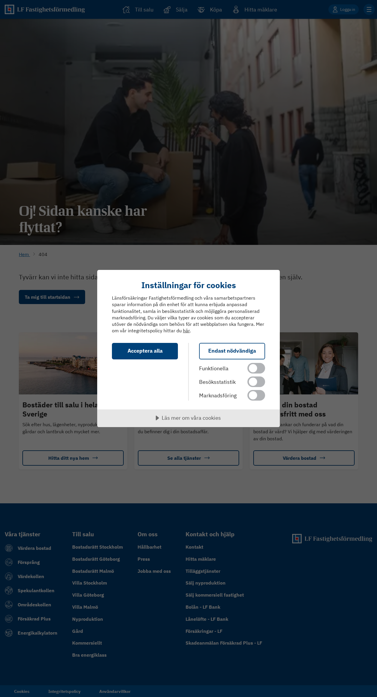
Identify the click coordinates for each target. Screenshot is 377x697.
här (186, 330)
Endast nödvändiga (232, 350)
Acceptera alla (145, 350)
